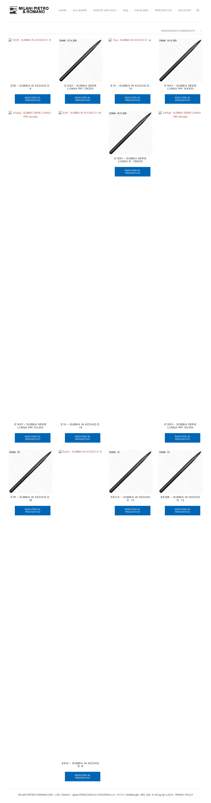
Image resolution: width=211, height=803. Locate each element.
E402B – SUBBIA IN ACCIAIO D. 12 (180, 499)
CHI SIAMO (80, 11)
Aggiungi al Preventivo (32, 99)
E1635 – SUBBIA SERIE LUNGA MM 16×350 (180, 426)
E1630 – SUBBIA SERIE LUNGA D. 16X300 (130, 160)
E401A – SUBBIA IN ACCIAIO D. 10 (130, 499)
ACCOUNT (185, 11)
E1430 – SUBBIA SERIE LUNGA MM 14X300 (180, 87)
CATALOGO (142, 11)
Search (197, 10)
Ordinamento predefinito (178, 31)
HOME (63, 11)
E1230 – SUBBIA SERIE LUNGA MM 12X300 (80, 87)
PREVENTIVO (163, 11)
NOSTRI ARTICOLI (105, 11)
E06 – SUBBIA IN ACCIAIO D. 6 (30, 87)
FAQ (125, 11)
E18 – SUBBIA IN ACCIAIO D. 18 (30, 499)
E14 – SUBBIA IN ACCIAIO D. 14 (130, 87)
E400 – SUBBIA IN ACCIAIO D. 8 (80, 765)
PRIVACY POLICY (184, 794)
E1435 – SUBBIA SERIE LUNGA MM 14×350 (30, 426)
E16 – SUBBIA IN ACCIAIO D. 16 (80, 426)
